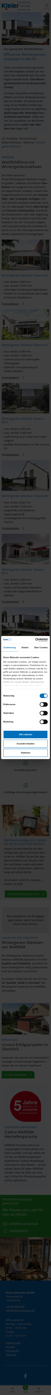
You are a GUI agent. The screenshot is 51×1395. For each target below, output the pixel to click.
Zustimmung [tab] (9, 647)
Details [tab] (25, 647)
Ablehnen (25, 753)
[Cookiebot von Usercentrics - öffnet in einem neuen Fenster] (36, 640)
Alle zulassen (25, 734)
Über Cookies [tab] (41, 647)
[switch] (44, 704)
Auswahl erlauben (25, 743)
